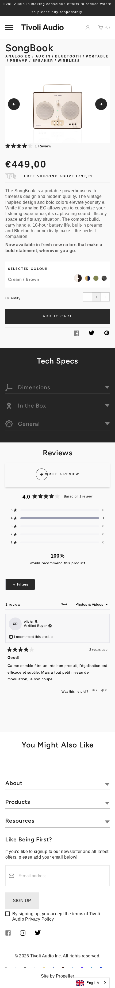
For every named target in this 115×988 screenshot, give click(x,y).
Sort (64, 604)
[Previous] (14, 104)
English (92, 983)
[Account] (88, 27)
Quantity (12, 298)
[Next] (101, 104)
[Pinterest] (107, 334)
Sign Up (22, 900)
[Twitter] (91, 334)
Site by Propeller (57, 976)
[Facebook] (76, 334)
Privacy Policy (39, 919)
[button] (57, 146)
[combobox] (91, 983)
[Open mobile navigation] (9, 27)
